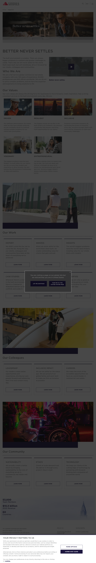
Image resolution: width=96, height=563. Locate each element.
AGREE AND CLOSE (71, 551)
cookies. (7, 561)
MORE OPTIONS (71, 546)
